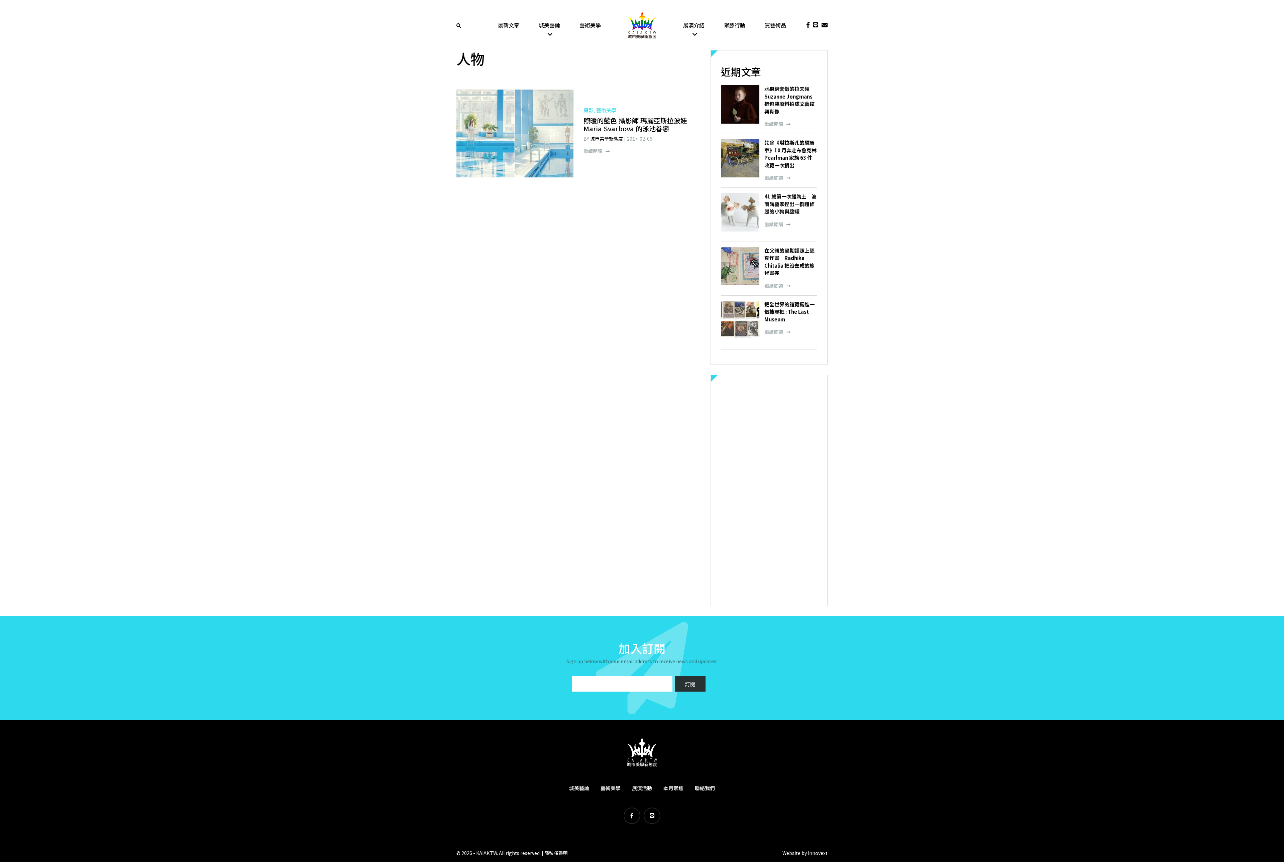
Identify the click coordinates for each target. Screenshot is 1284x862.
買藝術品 (775, 25)
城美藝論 (549, 25)
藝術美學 (590, 25)
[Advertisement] (769, 490)
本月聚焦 (673, 788)
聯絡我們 (705, 788)
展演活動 (642, 788)
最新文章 (508, 25)
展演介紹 (694, 25)
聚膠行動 (734, 25)
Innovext (818, 853)
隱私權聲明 (556, 853)
